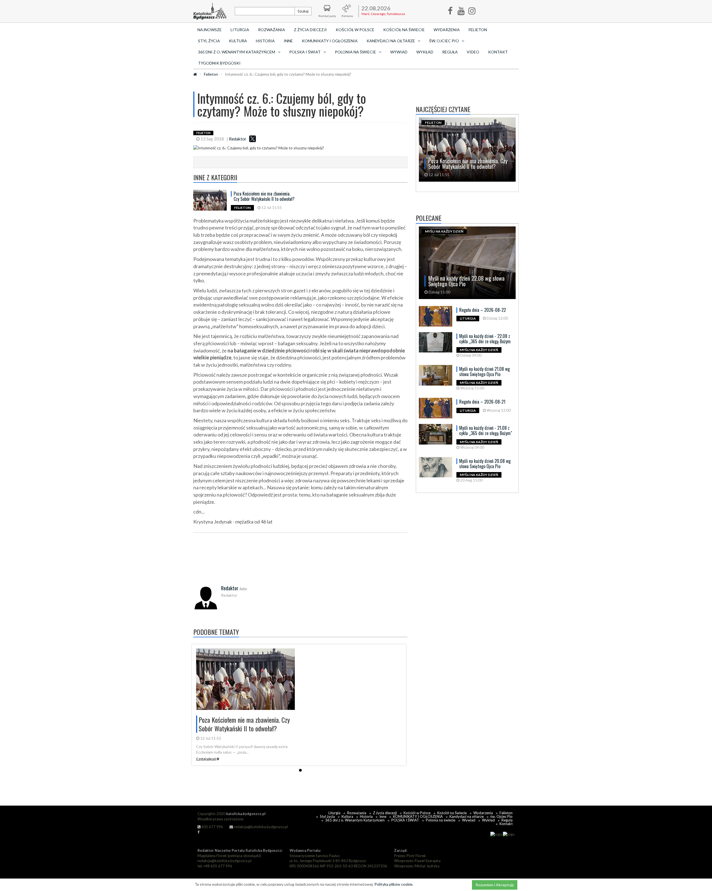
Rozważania (271, 29)
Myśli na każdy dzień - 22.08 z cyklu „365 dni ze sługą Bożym (485, 339)
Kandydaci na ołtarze (466, 816)
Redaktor (237, 138)
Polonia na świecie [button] (355, 52)
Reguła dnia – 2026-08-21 (482, 401)
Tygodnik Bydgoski (219, 63)
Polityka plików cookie (393, 884)
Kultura (238, 40)
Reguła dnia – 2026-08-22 (482, 310)
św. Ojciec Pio (501, 816)
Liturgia (240, 29)
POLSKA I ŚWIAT (405, 820)
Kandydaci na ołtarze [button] (391, 40)
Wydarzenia (447, 29)
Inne (288, 40)
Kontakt (498, 52)
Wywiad (398, 52)
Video (473, 52)
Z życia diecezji (310, 29)
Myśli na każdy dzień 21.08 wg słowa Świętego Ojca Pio (484, 371)
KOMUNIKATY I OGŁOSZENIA (330, 40)
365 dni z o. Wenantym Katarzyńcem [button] (236, 52)
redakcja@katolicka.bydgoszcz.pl (260, 827)
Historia (265, 40)
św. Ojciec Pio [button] (444, 40)
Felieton (478, 29)
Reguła (450, 52)
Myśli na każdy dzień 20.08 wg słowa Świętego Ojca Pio (485, 464)
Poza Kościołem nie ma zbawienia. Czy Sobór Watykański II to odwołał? (264, 196)
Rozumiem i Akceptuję (495, 884)
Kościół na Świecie (404, 29)
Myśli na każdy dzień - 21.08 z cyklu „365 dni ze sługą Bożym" (485, 430)
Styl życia (209, 40)
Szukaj (303, 11)
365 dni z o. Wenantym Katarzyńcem (355, 820)
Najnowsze (209, 29)
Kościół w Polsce (355, 29)
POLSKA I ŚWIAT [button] (305, 52)
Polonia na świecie (440, 820)
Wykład (424, 52)
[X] (252, 138)
